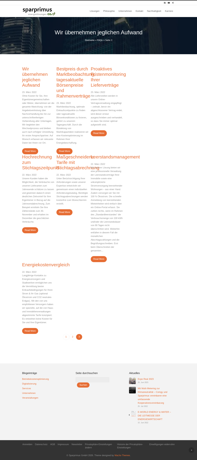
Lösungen (94, 11)
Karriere (169, 11)
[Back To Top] (191, 450)
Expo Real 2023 (146, 379)
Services (26, 388)
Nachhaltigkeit (154, 11)
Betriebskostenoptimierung (35, 379)
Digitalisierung (29, 383)
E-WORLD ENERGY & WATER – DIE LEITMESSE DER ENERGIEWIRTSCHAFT (154, 416)
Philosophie (109, 11)
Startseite (89, 40)
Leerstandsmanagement (115, 156)
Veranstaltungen (30, 398)
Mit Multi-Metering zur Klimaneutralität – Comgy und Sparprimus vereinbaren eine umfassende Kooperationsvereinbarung (152, 395)
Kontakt (139, 11)
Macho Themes (122, 455)
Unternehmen (125, 11)
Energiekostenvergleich (46, 264)
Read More (30, 151)
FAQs (100, 40)
